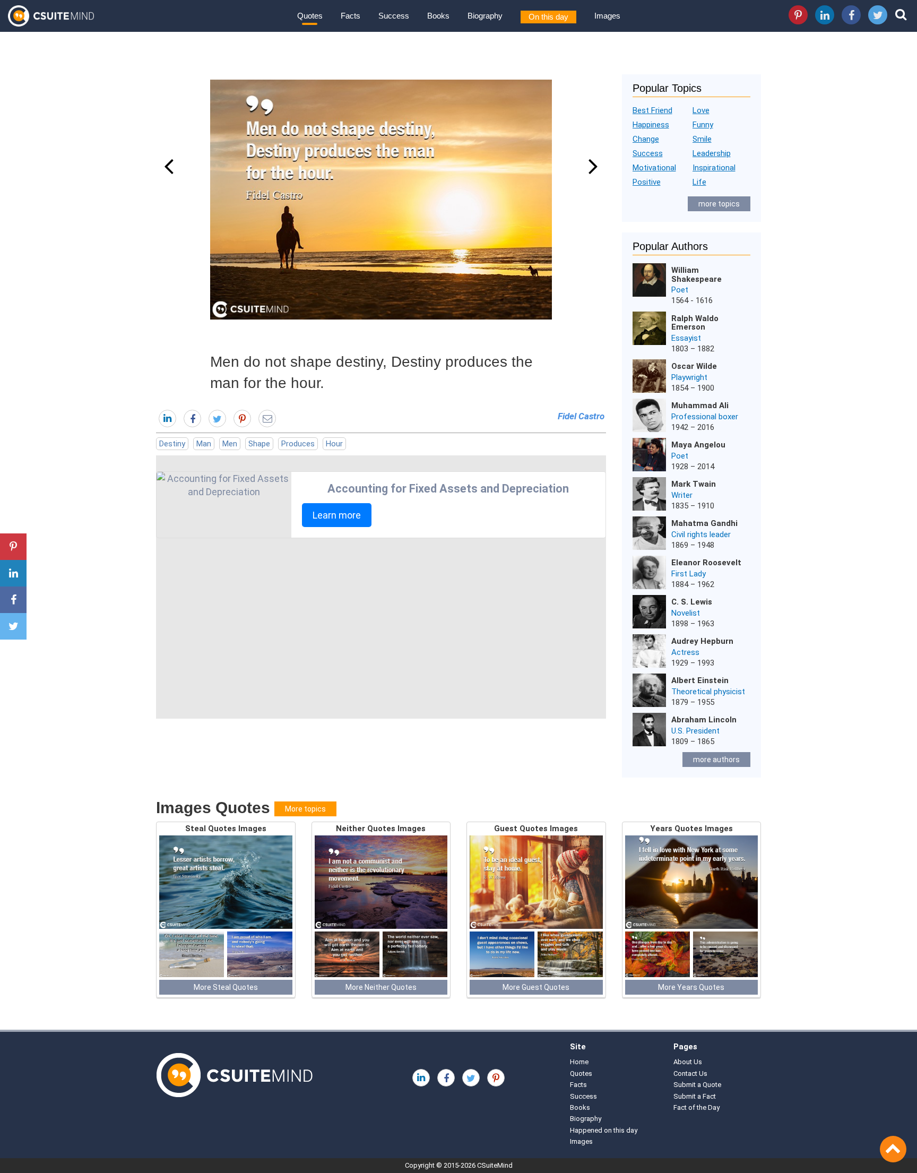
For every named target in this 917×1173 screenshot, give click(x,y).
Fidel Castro (581, 416)
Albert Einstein (700, 680)
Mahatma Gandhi (704, 523)
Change (646, 139)
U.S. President (695, 731)
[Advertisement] (381, 628)
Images (607, 15)
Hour (334, 443)
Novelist (685, 613)
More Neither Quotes (381, 987)
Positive (647, 182)
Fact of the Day (696, 1107)
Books (438, 15)
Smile (702, 139)
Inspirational (714, 167)
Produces (298, 443)
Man (203, 443)
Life (699, 182)
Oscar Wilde (694, 366)
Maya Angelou (698, 445)
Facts (350, 15)
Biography (485, 15)
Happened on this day (603, 1130)
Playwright (689, 377)
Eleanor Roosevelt (706, 562)
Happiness (651, 125)
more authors (716, 759)
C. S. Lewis (691, 602)
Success (393, 15)
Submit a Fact (694, 1096)
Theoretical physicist (708, 691)
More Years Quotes (691, 987)
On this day (548, 16)
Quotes (310, 15)
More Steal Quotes (226, 987)
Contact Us (690, 1073)
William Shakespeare (696, 274)
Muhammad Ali (700, 405)
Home (579, 1062)
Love (701, 110)
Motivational (654, 167)
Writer (682, 495)
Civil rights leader (701, 534)
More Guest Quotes (536, 987)
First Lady (688, 574)
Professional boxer (704, 416)
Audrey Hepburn (702, 641)
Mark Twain (693, 484)
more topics (719, 204)
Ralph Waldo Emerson (695, 323)
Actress (685, 652)
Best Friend (652, 110)
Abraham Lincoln (704, 719)
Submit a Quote (697, 1085)
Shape (259, 443)
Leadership (712, 153)
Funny (703, 125)
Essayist (686, 338)
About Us (687, 1062)
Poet (679, 290)
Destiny (172, 443)
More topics (305, 809)
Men (229, 443)
